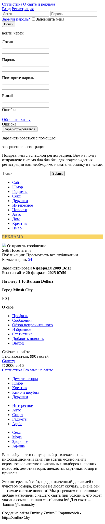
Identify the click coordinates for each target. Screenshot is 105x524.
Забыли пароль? (16, 19)
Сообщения (22, 320)
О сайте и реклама (39, 4)
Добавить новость (28, 338)
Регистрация (23, 9)
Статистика (12, 4)
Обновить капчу (16, 119)
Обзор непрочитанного (32, 325)
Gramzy (8, 361)
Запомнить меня (50, 19)
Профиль (20, 316)
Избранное (21, 329)
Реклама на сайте (38, 370)
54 (30, 259)
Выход (18, 343)
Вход (6, 9)
